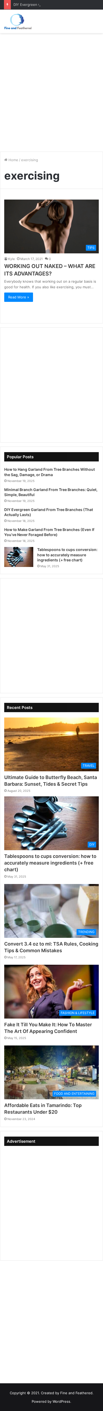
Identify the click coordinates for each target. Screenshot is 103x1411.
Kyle (11, 259)
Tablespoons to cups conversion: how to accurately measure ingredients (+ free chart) (67, 554)
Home (12, 160)
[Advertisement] (51, 90)
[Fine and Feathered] (17, 21)
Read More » (18, 297)
